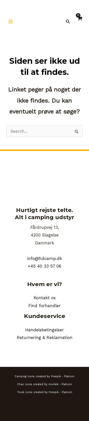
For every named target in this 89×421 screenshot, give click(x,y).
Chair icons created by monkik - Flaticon (44, 384)
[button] (68, 22)
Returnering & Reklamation (44, 337)
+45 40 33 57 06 (44, 266)
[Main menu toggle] (10, 21)
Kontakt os (45, 297)
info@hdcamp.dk (44, 258)
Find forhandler (44, 305)
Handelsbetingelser (44, 329)
